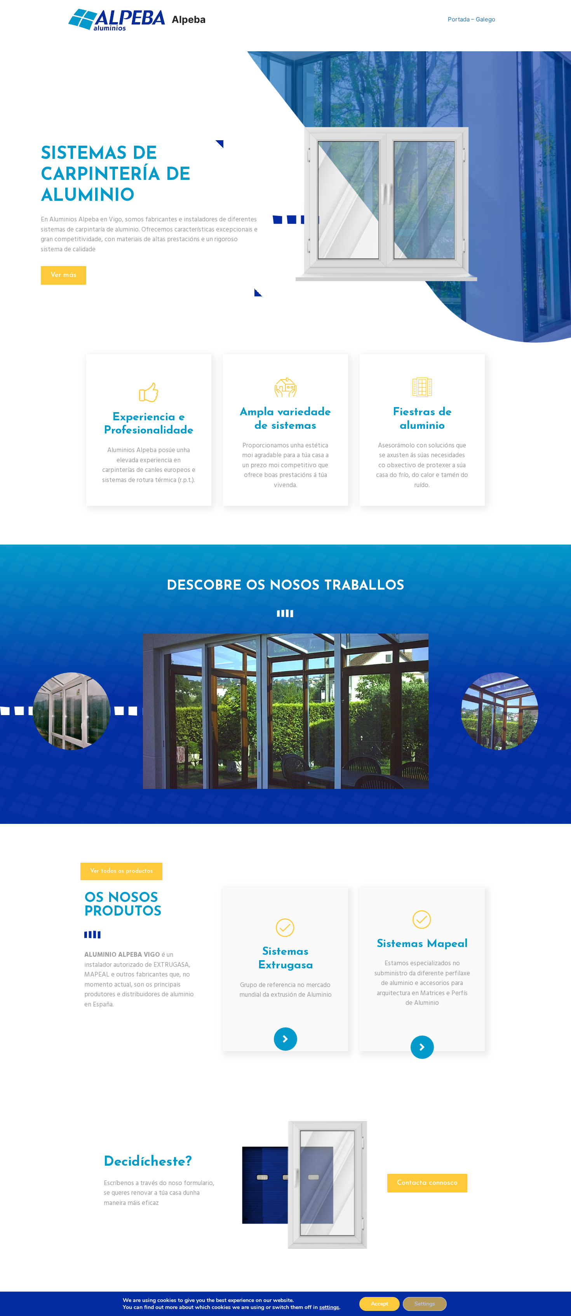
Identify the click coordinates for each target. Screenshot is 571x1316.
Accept (379, 1303)
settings (329, 1307)
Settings (424, 1303)
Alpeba (189, 19)
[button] (63, 275)
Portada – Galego (471, 19)
